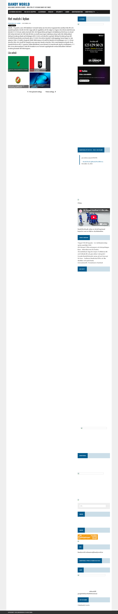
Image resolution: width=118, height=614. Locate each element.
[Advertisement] (94, 101)
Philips (80, 203)
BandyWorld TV (90, 12)
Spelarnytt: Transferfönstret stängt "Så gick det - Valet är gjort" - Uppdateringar (39, 86)
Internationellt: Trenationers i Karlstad (90, 263)
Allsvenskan (42, 12)
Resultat (50, 12)
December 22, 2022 (87, 164)
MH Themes (29, 612)
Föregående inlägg (35, 92)
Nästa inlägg (50, 92)
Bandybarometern (77, 12)
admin (19, 23)
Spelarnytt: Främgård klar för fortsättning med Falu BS (16, 86)
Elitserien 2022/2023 (15, 12)
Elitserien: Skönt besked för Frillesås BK (18, 70)
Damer (67, 12)
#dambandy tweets (83, 605)
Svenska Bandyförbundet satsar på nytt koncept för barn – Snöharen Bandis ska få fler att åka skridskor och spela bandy (93, 258)
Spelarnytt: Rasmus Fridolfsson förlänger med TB (38, 70)
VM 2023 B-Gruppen (30, 12)
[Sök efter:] (92, 506)
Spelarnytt (59, 12)
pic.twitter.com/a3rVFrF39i (89, 158)
